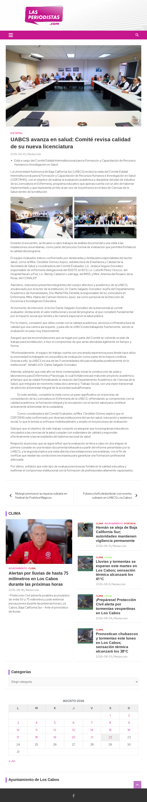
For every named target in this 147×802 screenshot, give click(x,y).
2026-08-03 (104, 656)
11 (36, 730)
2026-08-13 (103, 546)
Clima (32, 568)
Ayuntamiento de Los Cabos (33, 780)
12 (54, 730)
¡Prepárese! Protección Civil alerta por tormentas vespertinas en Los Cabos (116, 606)
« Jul (12, 761)
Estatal (17, 133)
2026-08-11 (103, 584)
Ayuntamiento (18, 568)
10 (18, 730)
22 (110, 737)
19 (54, 737)
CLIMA (14, 513)
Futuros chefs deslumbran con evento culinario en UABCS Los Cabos (107, 496)
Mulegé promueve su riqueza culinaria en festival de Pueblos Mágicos (41, 496)
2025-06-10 (18, 154)
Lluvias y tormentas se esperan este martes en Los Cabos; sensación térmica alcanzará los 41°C (116, 570)
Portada (130, 523)
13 (73, 730)
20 (73, 737)
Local (108, 557)
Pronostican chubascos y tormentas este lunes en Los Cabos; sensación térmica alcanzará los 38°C (117, 643)
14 (91, 730)
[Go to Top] (137, 785)
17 (18, 737)
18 (36, 737)
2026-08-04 (104, 618)
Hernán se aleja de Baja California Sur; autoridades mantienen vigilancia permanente (116, 534)
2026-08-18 (16, 590)
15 (110, 730)
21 (92, 737)
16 (128, 730)
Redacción (34, 154)
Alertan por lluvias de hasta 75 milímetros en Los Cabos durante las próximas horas (38, 579)
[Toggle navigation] (11, 35)
